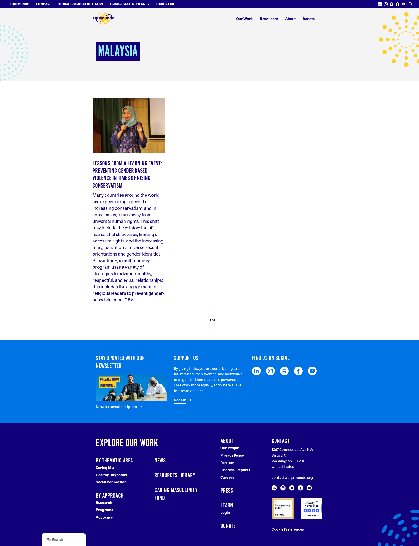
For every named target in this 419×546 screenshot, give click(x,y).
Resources (269, 18)
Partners (227, 462)
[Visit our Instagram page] (386, 4)
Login (225, 512)
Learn (226, 506)
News (160, 461)
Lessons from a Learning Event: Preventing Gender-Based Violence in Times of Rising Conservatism (127, 175)
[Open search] (410, 4)
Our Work (244, 18)
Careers (227, 477)
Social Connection (111, 482)
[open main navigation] (324, 18)
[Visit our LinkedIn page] (380, 4)
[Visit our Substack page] (391, 4)
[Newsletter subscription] (131, 386)
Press (226, 491)
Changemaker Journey (129, 4)
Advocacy (104, 517)
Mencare (43, 4)
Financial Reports (235, 469)
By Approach (110, 496)
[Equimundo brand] (103, 19)
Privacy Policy (232, 455)
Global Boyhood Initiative (81, 4)
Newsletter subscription (116, 406)
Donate (309, 18)
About (290, 18)
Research (104, 502)
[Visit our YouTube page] (403, 4)
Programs (104, 509)
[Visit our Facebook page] (397, 4)
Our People (229, 447)
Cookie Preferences (288, 529)
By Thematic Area (114, 461)
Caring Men (106, 467)
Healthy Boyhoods (111, 474)
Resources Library (175, 475)
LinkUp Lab (165, 4)
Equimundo (19, 4)
